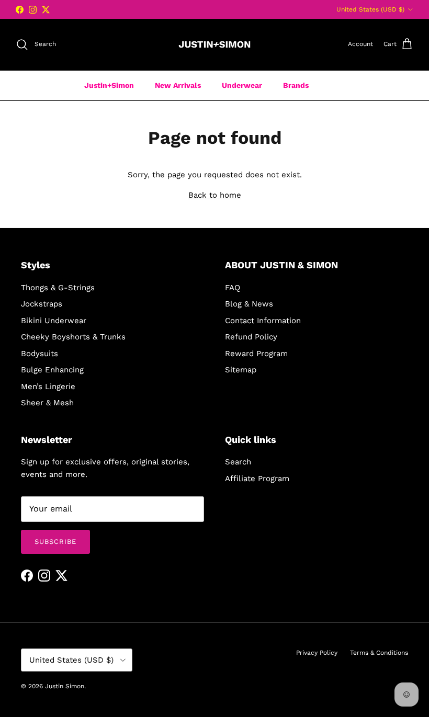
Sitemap (240, 369)
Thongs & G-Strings (58, 287)
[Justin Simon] (214, 44)
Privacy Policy (316, 652)
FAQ (232, 287)
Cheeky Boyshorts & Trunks (73, 337)
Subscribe (55, 541)
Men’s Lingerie (48, 386)
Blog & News (249, 304)
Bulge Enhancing (52, 369)
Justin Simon (64, 686)
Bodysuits (39, 353)
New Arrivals (178, 85)
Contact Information (263, 320)
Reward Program (256, 353)
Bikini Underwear (53, 320)
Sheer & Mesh (47, 402)
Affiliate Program (257, 478)
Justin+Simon (109, 85)
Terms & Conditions (379, 652)
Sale (337, 85)
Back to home (214, 195)
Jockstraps (41, 304)
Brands (296, 85)
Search (238, 461)
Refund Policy (251, 337)
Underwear (242, 85)
